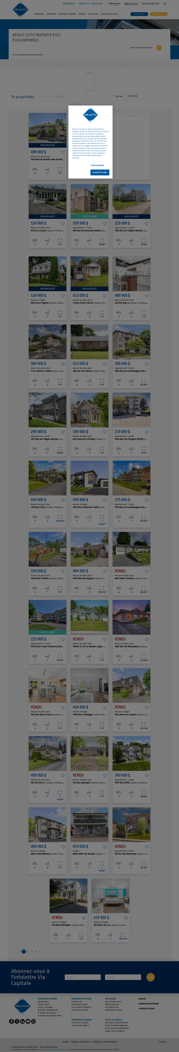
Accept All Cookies (100, 172)
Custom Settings (97, 165)
